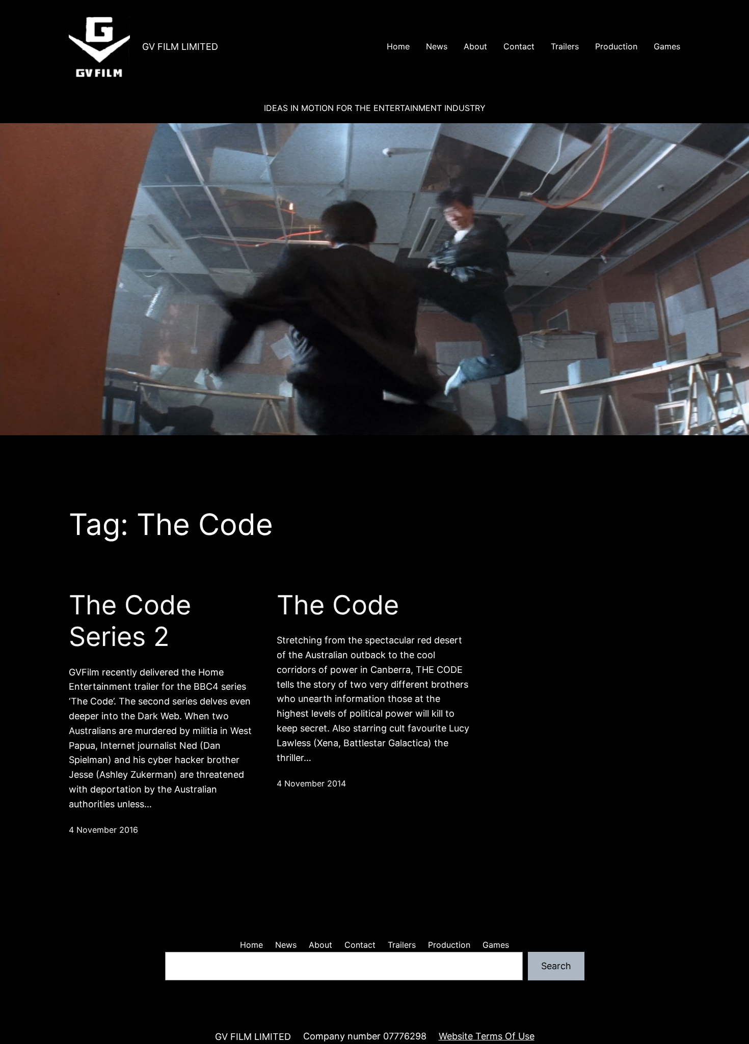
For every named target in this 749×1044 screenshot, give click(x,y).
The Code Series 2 (130, 621)
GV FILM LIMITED (180, 46)
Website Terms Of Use (486, 1036)
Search (556, 966)
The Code (338, 605)
